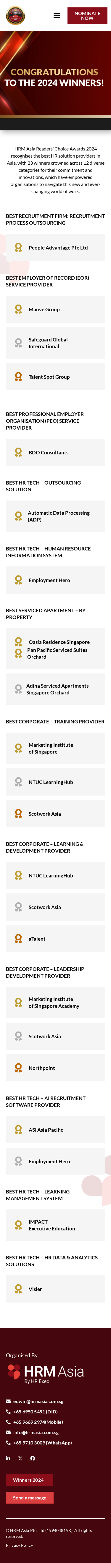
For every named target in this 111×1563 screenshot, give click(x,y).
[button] (56, 15)
